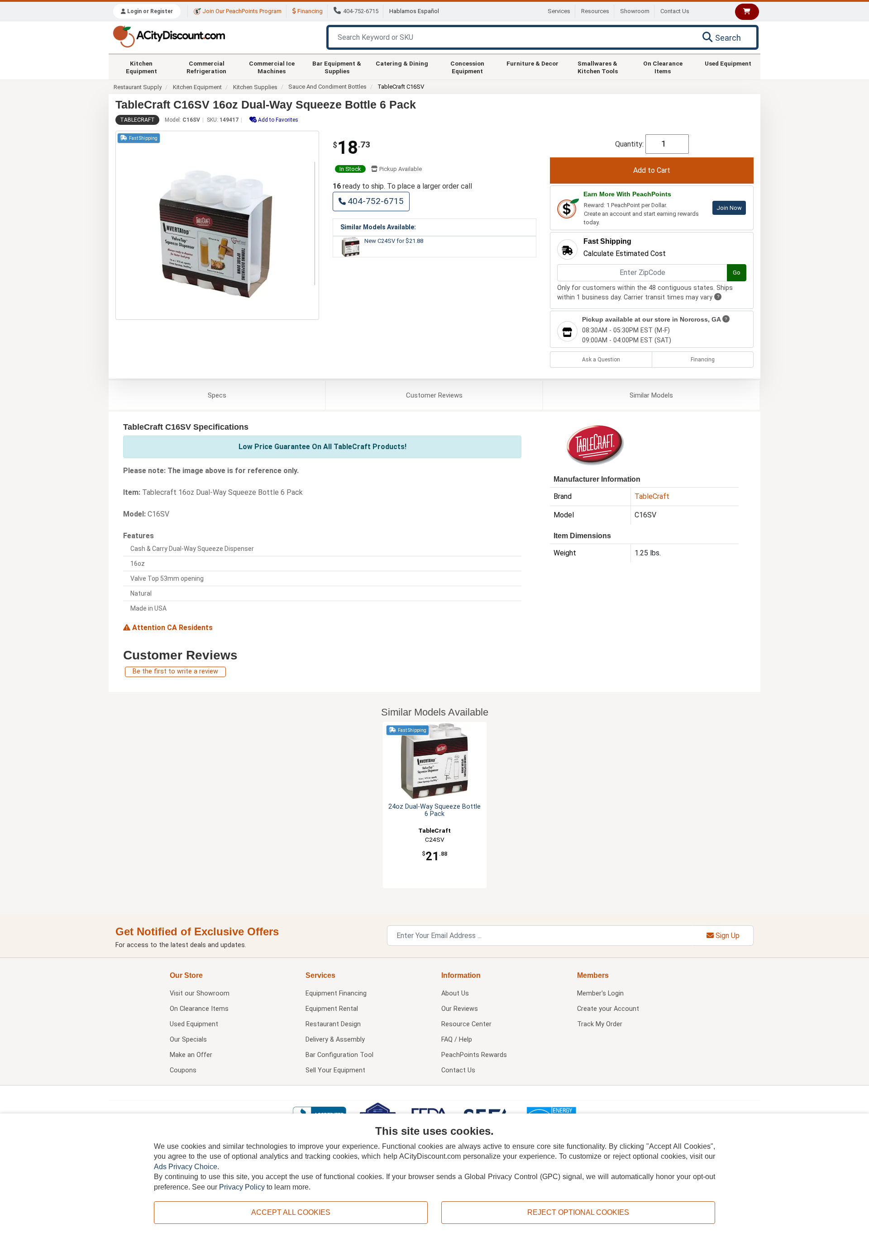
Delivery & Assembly (335, 1039)
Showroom (634, 11)
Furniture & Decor (532, 63)
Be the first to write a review (175, 671)
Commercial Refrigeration (206, 67)
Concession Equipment (467, 67)
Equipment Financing (336, 993)
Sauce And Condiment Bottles (327, 86)
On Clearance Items (663, 67)
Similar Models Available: (378, 227)
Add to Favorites (277, 120)
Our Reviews (459, 1009)
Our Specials (188, 1039)
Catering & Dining (402, 63)
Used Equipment (728, 63)
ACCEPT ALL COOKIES (290, 1212)
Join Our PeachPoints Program (241, 11)
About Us (455, 993)
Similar (651, 395)
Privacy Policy (242, 1187)
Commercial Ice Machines (272, 67)
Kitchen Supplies (255, 87)
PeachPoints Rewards (474, 1055)
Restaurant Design (333, 1024)
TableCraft (137, 120)
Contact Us (674, 11)
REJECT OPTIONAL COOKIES (578, 1212)
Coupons (183, 1070)
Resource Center (466, 1024)
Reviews (434, 395)
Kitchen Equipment (141, 67)
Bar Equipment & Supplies (336, 67)
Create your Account (608, 1009)
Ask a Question (601, 359)
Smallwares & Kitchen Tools (598, 67)
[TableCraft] (595, 444)
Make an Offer (191, 1055)
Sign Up (727, 935)
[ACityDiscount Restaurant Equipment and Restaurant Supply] (169, 36)
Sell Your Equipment (335, 1070)
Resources (595, 11)
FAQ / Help (456, 1039)
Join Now (729, 207)
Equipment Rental (332, 1009)
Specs (217, 395)
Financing (309, 11)
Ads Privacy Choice (185, 1167)
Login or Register (149, 11)
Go (736, 272)
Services (559, 11)
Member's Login (600, 993)
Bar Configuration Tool (339, 1055)
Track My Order (599, 1024)
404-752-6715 (360, 11)
